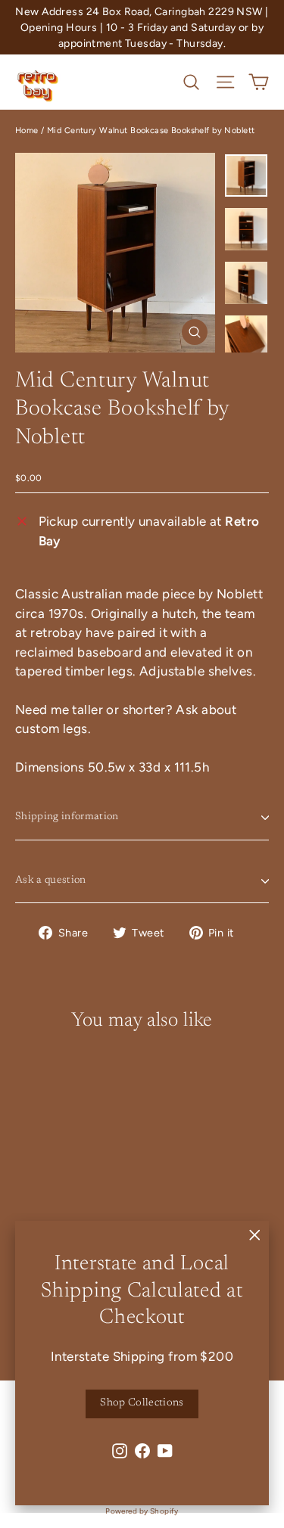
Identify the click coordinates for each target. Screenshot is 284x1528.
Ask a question (50, 880)
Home (27, 130)
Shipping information (67, 817)
